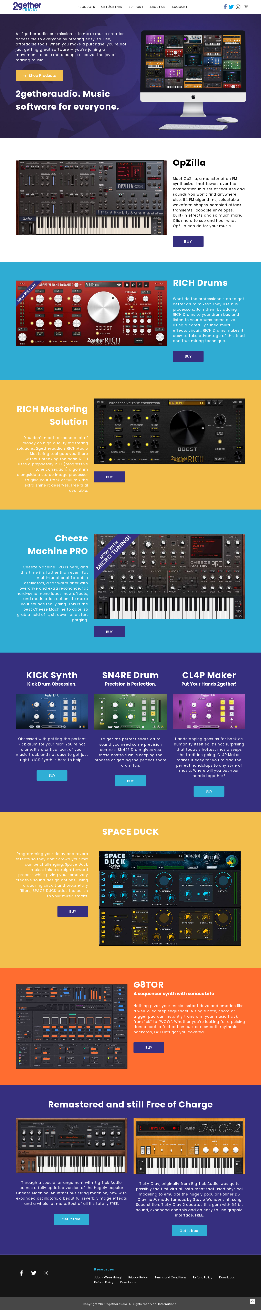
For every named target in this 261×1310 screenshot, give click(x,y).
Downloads (227, 1277)
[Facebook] (225, 6)
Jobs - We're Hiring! (108, 1277)
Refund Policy (202, 1277)
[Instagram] (238, 6)
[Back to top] (252, 1301)
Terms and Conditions (170, 1277)
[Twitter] (231, 6)
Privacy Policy (138, 1277)
